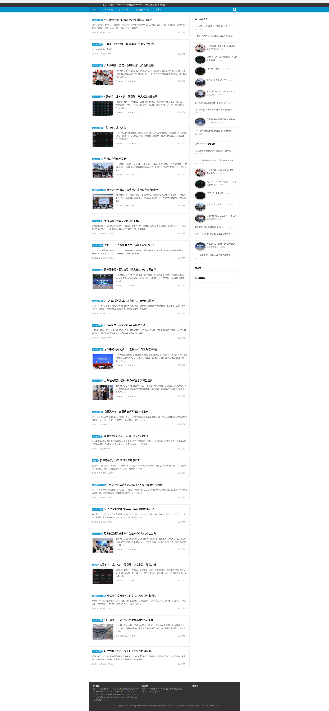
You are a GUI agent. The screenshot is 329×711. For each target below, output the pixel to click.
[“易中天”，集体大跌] (103, 140)
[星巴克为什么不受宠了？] (103, 171)
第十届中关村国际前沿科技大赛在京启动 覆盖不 (130, 269)
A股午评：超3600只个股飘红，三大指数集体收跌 (130, 96)
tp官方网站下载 (142, 9)
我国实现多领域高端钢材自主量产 (122, 221)
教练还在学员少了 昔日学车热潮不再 (120, 460)
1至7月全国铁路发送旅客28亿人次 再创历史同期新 (134, 485)
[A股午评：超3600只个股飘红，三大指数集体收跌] (103, 109)
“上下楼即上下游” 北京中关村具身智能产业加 (128, 620)
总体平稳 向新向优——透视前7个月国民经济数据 (131, 349)
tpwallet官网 (124, 9)
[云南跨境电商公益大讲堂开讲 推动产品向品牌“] (103, 202)
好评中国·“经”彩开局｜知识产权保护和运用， (128, 651)
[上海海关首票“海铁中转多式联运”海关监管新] (103, 393)
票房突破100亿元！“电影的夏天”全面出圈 (126, 436)
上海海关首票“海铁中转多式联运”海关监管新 (128, 380)
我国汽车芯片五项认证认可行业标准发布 (126, 411)
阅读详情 (181, 32)
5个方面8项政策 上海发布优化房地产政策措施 (129, 300)
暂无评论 (104, 33)
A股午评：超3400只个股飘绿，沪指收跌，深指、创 (128, 564)
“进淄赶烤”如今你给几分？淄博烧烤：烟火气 (128, 19)
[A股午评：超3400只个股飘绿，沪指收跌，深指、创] (103, 577)
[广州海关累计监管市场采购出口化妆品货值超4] (103, 78)
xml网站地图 (95, 4)
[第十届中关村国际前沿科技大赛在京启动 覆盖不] (103, 282)
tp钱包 (158, 9)
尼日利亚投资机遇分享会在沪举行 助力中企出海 (130, 533)
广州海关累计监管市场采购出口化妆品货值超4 (129, 65)
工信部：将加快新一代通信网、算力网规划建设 (129, 44)
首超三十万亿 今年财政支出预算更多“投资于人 (129, 245)
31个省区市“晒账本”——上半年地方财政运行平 (129, 509)
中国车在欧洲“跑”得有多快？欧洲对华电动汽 (131, 595)
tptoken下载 (108, 9)
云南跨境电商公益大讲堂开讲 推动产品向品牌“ (132, 189)
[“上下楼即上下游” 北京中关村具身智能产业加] (103, 632)
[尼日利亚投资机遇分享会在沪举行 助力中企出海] (103, 546)
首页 (94, 9)
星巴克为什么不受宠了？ (117, 158)
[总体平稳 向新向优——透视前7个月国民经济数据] (103, 362)
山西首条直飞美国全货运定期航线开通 (124, 325)
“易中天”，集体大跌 (115, 127)
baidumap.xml (196, 689)
